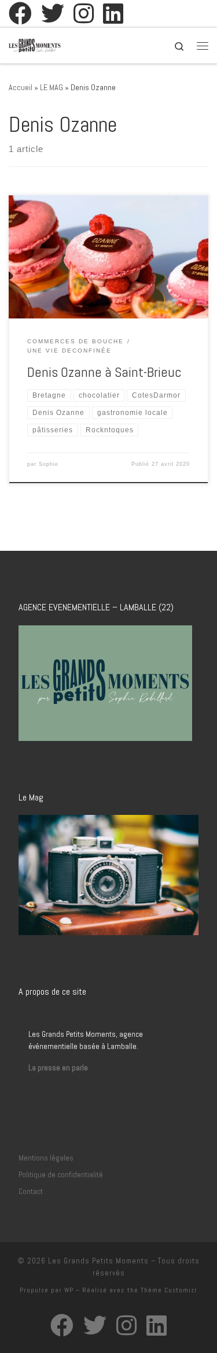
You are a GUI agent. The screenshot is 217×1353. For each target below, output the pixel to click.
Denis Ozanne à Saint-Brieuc (104, 372)
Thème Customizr (169, 1290)
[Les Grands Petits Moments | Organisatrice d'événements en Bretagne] (35, 44)
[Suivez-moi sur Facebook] (20, 13)
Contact (31, 1191)
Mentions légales (46, 1158)
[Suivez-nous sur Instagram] (83, 13)
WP (68, 1290)
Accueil (20, 87)
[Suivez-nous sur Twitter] (52, 13)
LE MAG (51, 87)
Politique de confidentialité (61, 1175)
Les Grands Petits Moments (98, 1261)
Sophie (48, 464)
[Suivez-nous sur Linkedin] (113, 13)
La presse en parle (58, 1068)
